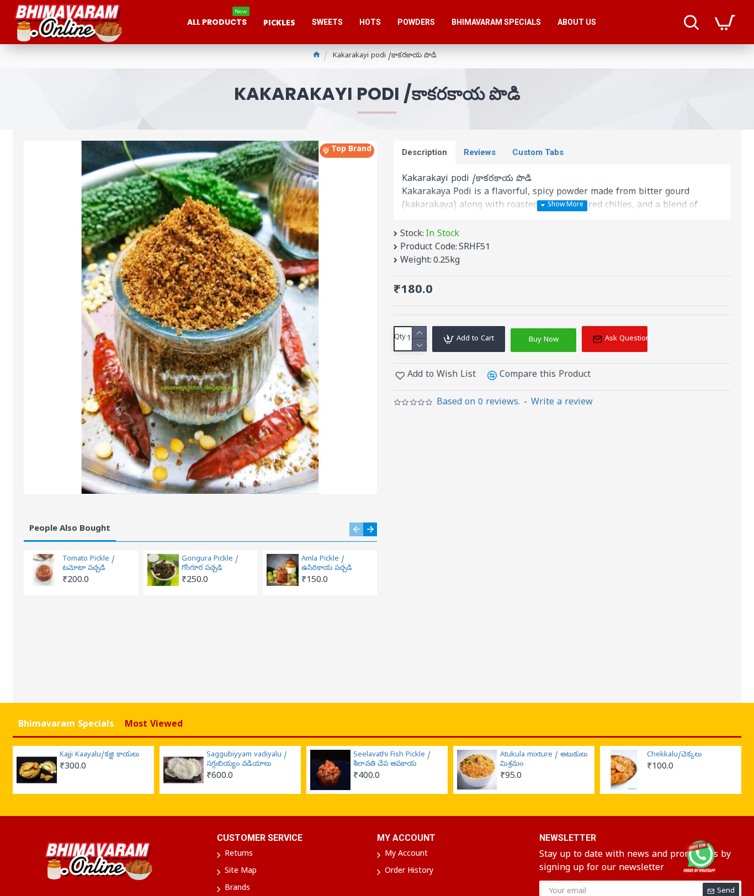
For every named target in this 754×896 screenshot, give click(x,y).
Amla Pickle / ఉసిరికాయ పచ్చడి (326, 564)
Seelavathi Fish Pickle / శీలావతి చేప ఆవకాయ (392, 760)
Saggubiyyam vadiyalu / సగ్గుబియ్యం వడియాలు (246, 760)
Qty (400, 337)
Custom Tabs (538, 152)
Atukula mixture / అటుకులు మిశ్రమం (543, 760)
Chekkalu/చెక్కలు (674, 755)
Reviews (480, 152)
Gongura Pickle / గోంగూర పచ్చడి (210, 564)
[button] (356, 529)
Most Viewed (154, 725)
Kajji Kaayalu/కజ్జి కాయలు (99, 755)
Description (424, 152)
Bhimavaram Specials (66, 725)
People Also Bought (69, 529)
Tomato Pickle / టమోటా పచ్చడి (88, 564)
